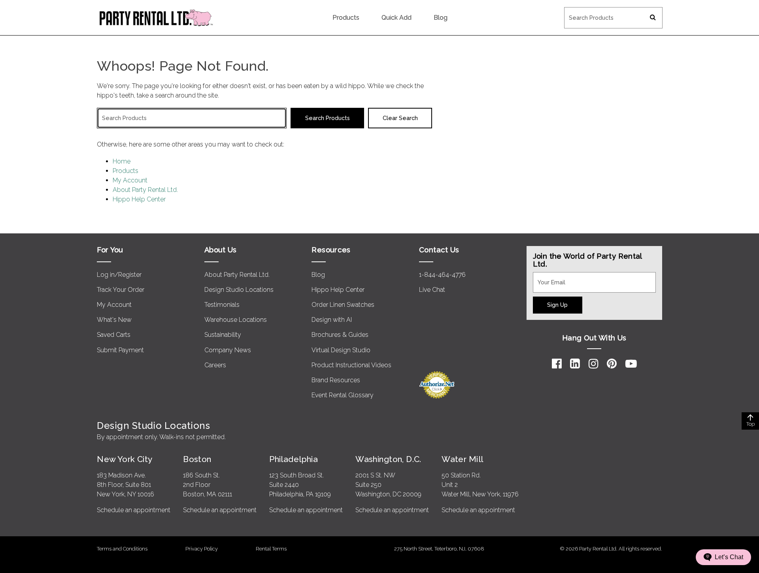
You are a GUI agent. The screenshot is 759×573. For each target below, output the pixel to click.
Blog (440, 17)
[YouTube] (631, 363)
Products (345, 17)
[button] (723, 557)
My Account (130, 180)
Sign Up (557, 304)
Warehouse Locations (235, 319)
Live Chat (432, 289)
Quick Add (396, 17)
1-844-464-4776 (442, 274)
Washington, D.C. (388, 459)
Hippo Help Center (139, 199)
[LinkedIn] (575, 363)
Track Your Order (120, 289)
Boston (197, 459)
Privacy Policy (201, 549)
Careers (215, 365)
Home (121, 161)
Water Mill (462, 459)
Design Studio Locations (239, 289)
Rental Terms (271, 549)
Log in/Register (119, 274)
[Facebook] (557, 363)
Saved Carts (113, 334)
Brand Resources (336, 380)
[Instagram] (594, 363)
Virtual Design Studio (341, 350)
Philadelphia (293, 459)
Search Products (587, 12)
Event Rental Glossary (343, 395)
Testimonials (222, 304)
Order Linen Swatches (343, 304)
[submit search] (653, 18)
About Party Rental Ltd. (145, 190)
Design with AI (332, 319)
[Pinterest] (612, 363)
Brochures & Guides (340, 334)
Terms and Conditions (122, 549)
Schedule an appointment (133, 510)
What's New (114, 319)
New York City (124, 459)
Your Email (548, 277)
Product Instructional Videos (351, 365)
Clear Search (400, 118)
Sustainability (222, 334)
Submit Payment (120, 350)
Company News (227, 350)
